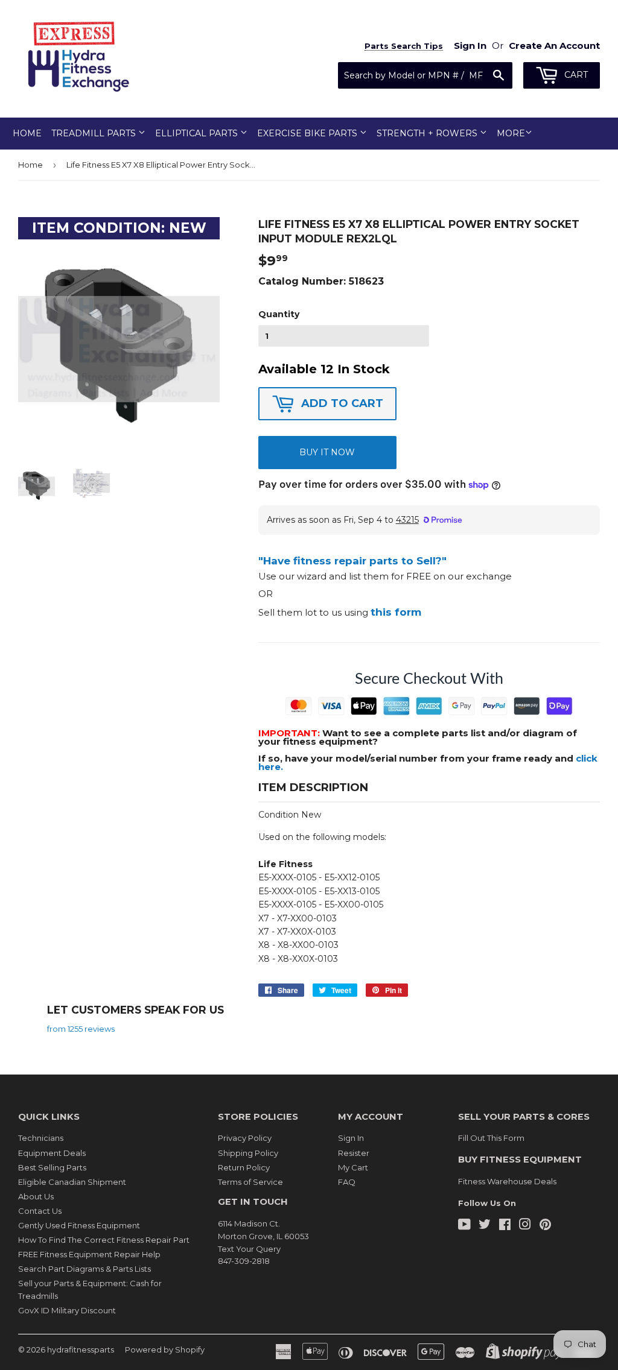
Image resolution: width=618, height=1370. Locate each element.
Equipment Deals (52, 1153)
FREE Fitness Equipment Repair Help (89, 1254)
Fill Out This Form (491, 1138)
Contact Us (40, 1211)
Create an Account (554, 45)
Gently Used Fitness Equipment (79, 1225)
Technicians (40, 1138)
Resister (353, 1153)
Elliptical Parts (197, 133)
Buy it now (327, 452)
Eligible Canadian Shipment (72, 1182)
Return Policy (244, 1167)
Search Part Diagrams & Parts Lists (84, 1269)
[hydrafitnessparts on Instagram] (525, 1226)
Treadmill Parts (94, 133)
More (511, 133)
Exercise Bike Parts (308, 133)
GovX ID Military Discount (67, 1310)
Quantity (278, 314)
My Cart (353, 1167)
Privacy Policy (245, 1138)
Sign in (470, 45)
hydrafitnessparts (80, 1349)
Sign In (351, 1138)
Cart (575, 74)
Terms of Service (250, 1182)
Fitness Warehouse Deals (507, 1181)
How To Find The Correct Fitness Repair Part (104, 1240)
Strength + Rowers (428, 133)
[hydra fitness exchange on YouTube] (464, 1226)
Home (27, 133)
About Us (36, 1196)
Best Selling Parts (52, 1167)
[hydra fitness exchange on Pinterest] (545, 1226)
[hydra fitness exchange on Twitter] (485, 1226)
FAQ (346, 1182)
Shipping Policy (248, 1153)
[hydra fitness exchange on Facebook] (505, 1226)
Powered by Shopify (165, 1349)
